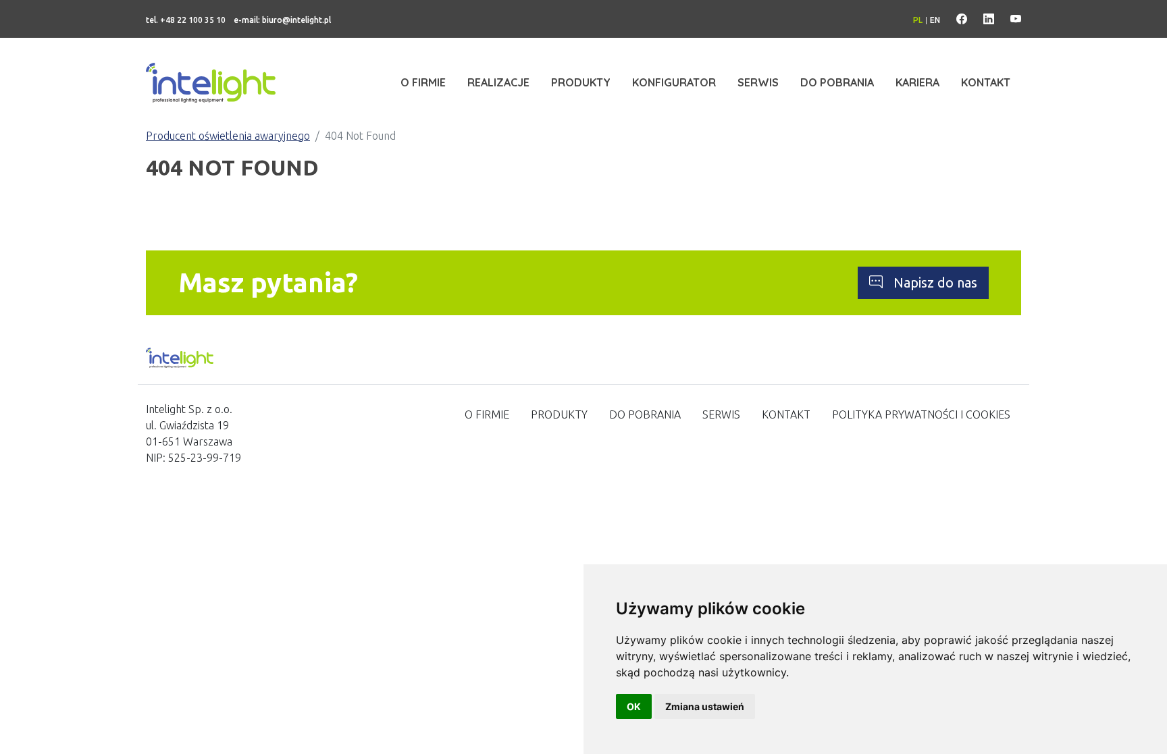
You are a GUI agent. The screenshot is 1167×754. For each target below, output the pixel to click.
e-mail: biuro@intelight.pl (282, 20)
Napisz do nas (935, 282)
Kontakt (985, 82)
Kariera (917, 82)
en (935, 20)
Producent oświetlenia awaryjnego (228, 136)
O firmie (423, 82)
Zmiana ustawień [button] (704, 706)
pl (918, 20)
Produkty (581, 82)
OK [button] (634, 706)
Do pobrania (837, 82)
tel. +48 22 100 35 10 (186, 20)
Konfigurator (674, 82)
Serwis (758, 82)
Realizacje (498, 82)
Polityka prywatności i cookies (921, 414)
